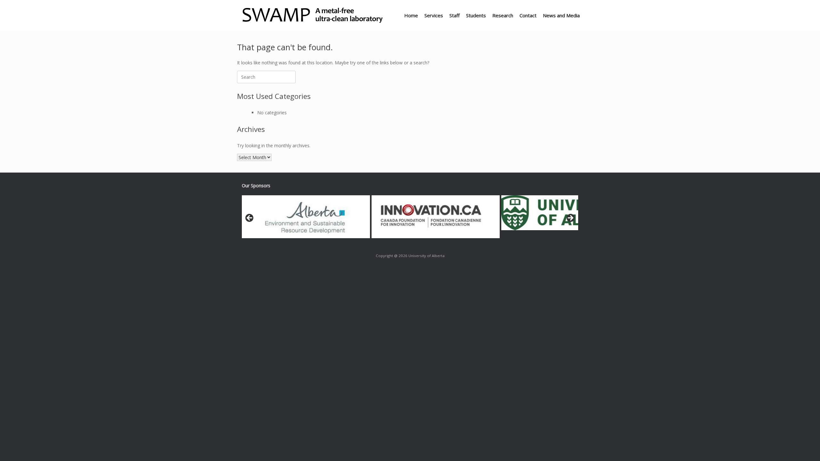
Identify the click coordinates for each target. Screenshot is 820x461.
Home (411, 15)
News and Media (561, 15)
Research (502, 15)
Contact (528, 15)
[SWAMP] (313, 15)
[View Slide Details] (306, 217)
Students (476, 15)
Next (570, 218)
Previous (250, 218)
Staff (454, 15)
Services (433, 15)
